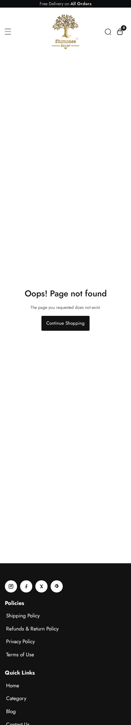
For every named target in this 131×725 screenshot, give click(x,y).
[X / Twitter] (41, 586)
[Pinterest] (57, 586)
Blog (11, 711)
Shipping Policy (23, 615)
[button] (108, 32)
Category (16, 698)
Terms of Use (20, 654)
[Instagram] (11, 586)
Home (12, 685)
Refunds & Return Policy (32, 628)
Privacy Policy (20, 641)
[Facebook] (26, 586)
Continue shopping (65, 323)
